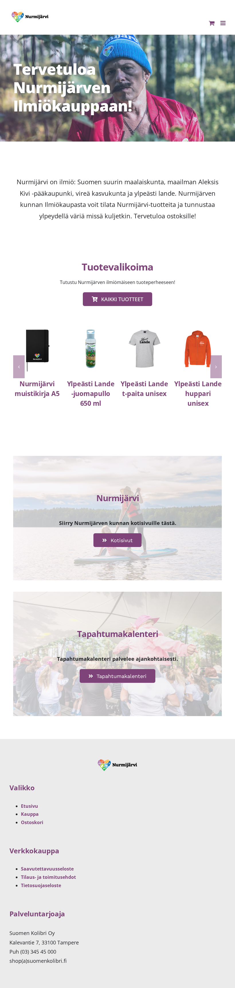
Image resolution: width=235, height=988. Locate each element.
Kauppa (30, 814)
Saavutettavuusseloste (47, 869)
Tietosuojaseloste (41, 885)
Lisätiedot (37, 356)
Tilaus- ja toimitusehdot (48, 877)
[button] (19, 366)
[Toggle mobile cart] (212, 23)
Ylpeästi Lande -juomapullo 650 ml (91, 393)
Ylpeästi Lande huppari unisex (198, 393)
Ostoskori (32, 822)
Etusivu (29, 806)
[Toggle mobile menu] (223, 23)
